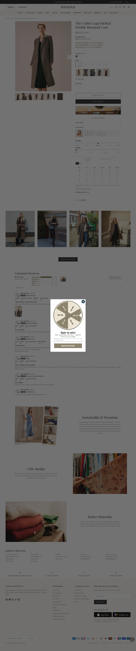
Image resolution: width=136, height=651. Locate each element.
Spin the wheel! (68, 346)
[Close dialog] (83, 301)
